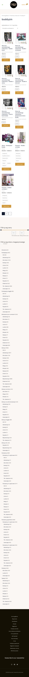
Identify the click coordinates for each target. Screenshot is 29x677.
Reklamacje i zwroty (14, 648)
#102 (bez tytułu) (14, 650)
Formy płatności (14, 633)
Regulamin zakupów (14, 645)
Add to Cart (6, 59)
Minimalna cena (15, 235)
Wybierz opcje (6, 169)
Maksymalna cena (24, 235)
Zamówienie (14, 621)
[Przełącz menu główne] (2, 4)
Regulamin (14, 626)
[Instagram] (11, 664)
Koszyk (14, 623)
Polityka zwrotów (14, 628)
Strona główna (5, 15)
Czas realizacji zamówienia (14, 631)
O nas (14, 641)
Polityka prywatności (14, 643)
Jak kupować (14, 636)
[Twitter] (17, 664)
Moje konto (14, 619)
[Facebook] (14, 664)
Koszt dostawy (14, 638)
